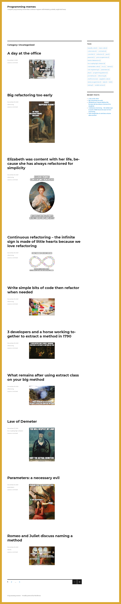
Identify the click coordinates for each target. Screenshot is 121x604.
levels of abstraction (94, 60)
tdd (110, 82)
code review (92, 51)
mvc (103, 66)
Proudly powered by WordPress (31, 595)
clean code (103, 48)
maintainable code (94, 66)
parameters (10, 487)
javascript (91, 57)
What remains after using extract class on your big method (43, 377)
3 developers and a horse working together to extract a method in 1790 (41, 334)
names (9, 549)
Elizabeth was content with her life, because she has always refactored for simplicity (43, 163)
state (105, 82)
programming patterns (100, 72)
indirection (100, 54)
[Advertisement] (60, 27)
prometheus (92, 75)
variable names (100, 85)
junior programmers (102, 57)
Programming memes (21, 6)
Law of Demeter (22, 421)
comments (102, 51)
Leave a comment (12, 62)
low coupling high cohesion (15, 431)
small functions (93, 79)
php (89, 72)
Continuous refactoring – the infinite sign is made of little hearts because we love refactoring (43, 241)
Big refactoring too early (29, 95)
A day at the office (24, 53)
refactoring (10, 104)
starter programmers (94, 82)
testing (90, 85)
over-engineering (93, 69)
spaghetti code (104, 79)
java (107, 54)
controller (91, 54)
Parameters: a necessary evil (33, 478)
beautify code (92, 48)
